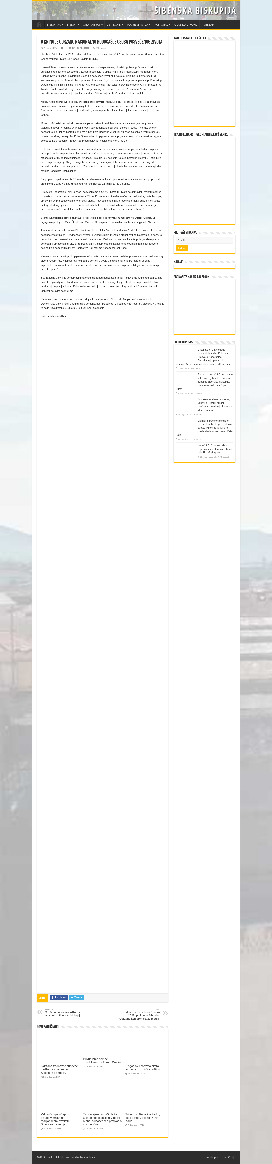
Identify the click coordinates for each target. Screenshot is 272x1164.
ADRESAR (208, 24)
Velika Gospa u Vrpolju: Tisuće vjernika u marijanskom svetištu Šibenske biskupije (56, 1119)
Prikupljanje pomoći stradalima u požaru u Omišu (102, 1060)
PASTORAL (161, 24)
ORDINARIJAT (91, 24)
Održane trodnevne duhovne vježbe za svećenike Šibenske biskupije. (59, 1069)
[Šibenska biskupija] (136, 10)
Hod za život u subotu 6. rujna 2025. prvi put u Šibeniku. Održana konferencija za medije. (139, 1014)
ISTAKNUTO (83, 48)
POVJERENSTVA (137, 24)
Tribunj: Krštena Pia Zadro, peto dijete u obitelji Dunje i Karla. (142, 1118)
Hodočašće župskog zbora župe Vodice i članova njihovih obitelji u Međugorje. (215, 449)
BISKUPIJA (54, 24)
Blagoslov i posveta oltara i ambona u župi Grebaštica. (142, 1067)
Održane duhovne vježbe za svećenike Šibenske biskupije (63, 1012)
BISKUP (72, 24)
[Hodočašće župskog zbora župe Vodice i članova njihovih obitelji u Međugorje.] (186, 451)
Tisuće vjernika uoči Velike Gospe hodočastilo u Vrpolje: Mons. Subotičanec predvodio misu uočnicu (102, 1119)
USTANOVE (114, 24)
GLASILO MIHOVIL (185, 24)
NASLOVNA (39, 24)
